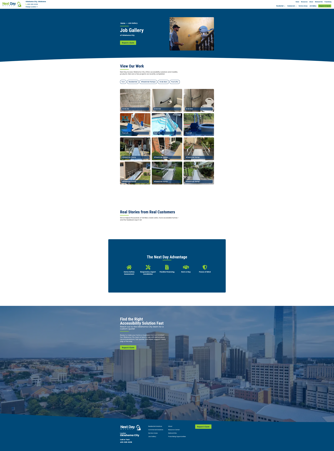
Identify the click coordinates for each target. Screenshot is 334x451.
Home (297, 2)
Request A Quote (324, 6)
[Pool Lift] (135, 124)
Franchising (328, 2)
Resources (304, 2)
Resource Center (174, 430)
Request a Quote (128, 43)
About (311, 2)
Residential (279, 6)
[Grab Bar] (135, 100)
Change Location (31, 7)
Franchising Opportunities (177, 436)
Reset (123, 82)
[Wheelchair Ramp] (135, 148)
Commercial (291, 6)
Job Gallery (312, 6)
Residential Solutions (155, 426)
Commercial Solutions (155, 430)
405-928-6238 (32, 4)
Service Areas (303, 6)
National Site (319, 2)
